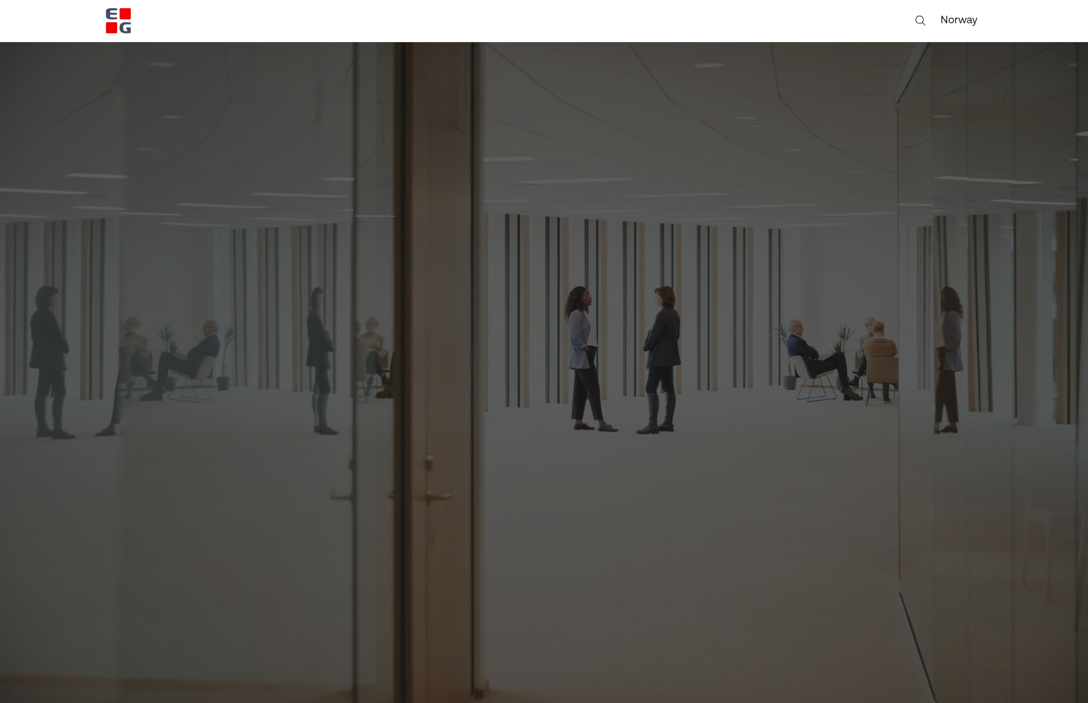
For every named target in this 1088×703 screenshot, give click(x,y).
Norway (959, 20)
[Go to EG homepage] (118, 20)
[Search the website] (920, 21)
